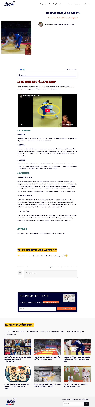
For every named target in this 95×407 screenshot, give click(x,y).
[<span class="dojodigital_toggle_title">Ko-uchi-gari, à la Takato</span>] (16, 37)
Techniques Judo (73, 18)
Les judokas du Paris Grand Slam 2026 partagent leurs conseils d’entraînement (17, 359)
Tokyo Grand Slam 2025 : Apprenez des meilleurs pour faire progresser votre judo (77, 359)
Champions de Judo (53, 18)
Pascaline (49, 24)
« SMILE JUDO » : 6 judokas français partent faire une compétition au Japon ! (16, 386)
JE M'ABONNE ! (66, 309)
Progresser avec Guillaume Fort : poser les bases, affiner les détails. (47, 385)
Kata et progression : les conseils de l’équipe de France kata (76, 385)
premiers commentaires (69, 267)
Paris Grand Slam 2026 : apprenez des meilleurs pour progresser (47, 358)
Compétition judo (64, 18)
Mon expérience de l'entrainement (65, 24)
